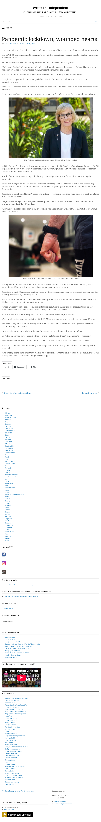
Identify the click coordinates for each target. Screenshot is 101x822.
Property (8, 505)
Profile (7, 503)
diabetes (8, 439)
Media (7, 486)
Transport (8, 527)
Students (8, 523)
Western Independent (51, 8)
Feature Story (10, 464)
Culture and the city (12, 782)
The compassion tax (12, 755)
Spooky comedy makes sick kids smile (18, 646)
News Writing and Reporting (15, 494)
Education (8, 444)
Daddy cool (9, 731)
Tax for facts (9, 771)
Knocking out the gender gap (15, 766)
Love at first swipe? (12, 700)
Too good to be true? (12, 642)
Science (8, 512)
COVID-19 (8, 433)
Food (7, 466)
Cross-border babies (12, 707)
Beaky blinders (10, 722)
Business (8, 424)
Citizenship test (10, 740)
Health (7, 472)
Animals (8, 420)
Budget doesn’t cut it (12, 749)
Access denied (10, 729)
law (6, 479)
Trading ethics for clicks (13, 775)
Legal (7, 481)
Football (8, 468)
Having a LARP (10, 738)
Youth (7, 541)
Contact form (9, 809)
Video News (9, 532)
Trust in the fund (11, 758)
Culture (7, 437)
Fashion (7, 459)
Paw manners (10, 764)
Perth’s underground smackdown (17, 698)
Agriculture (9, 415)
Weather (8, 536)
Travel (7, 530)
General (8, 470)
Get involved (8, 608)
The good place (10, 725)
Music (7, 490)
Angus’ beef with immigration (15, 714)
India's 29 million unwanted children (18, 653)
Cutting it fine (9, 784)
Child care (8, 426)
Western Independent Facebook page (18, 791)
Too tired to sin (10, 639)
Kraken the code (11, 744)
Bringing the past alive (13, 650)
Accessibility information (63, 804)
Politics (7, 501)
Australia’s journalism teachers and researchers (21, 596)
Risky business (10, 637)
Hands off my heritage (13, 655)
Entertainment (10, 453)
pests (7, 497)
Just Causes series (11, 477)
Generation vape (89, 393)
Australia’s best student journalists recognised (20, 585)
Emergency (9, 450)
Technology (9, 525)
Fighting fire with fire (12, 727)
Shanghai (8, 516)
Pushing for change (11, 753)
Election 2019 (9, 446)
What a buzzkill (10, 780)
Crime (7, 435)
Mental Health (10, 488)
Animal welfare (10, 417)
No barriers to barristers (13, 751)
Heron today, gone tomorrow (15, 711)
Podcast (7, 499)
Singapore (8, 519)
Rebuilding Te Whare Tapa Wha (16, 705)
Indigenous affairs (11, 475)
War (6, 534)
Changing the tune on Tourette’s (16, 747)
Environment (9, 455)
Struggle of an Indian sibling (17, 393)
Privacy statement (60, 802)
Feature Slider (10, 461)
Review (7, 510)
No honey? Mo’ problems (14, 777)
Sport (7, 521)
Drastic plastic (10, 760)
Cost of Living (9, 431)
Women (8, 538)
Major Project (9, 483)
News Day (8, 492)
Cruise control (10, 769)
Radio (7, 508)
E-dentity (8, 762)
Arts (6, 422)
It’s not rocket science (12, 773)
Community (9, 428)
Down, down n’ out (12, 720)
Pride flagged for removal (14, 709)
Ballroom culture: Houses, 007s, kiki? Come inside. (22, 644)
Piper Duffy (10, 44)
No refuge (8, 716)
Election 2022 (9, 448)
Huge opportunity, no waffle (15, 736)
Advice (7, 413)
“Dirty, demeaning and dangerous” (17, 648)
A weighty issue (10, 742)
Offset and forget (11, 718)
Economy (8, 442)
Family (7, 457)
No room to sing (10, 703)
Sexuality (8, 514)
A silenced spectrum (12, 657)
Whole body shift (11, 733)
